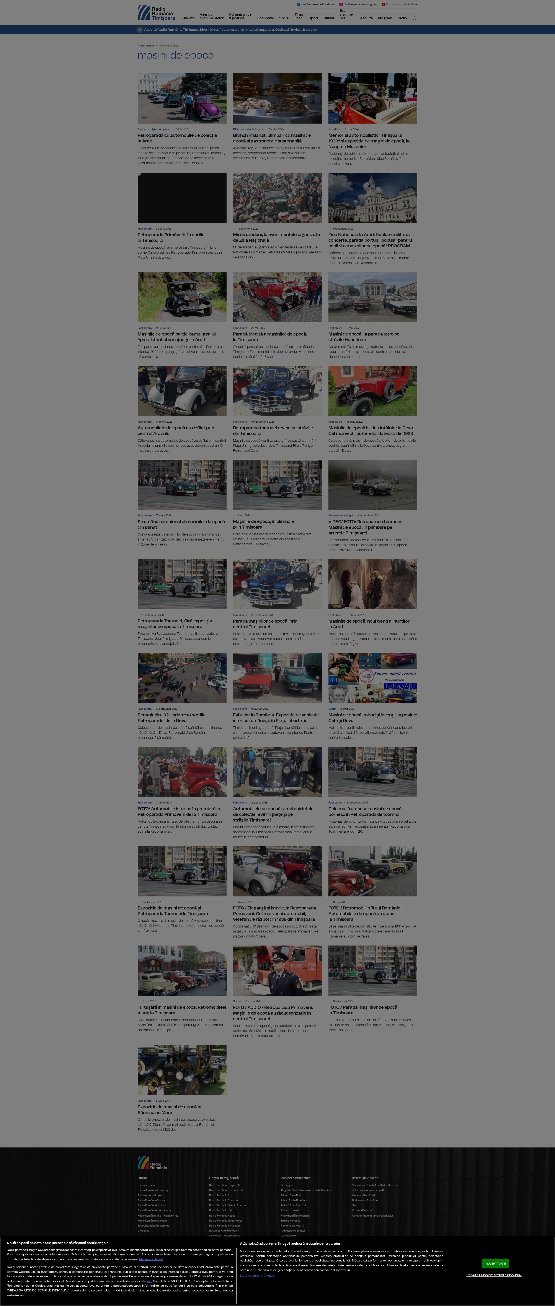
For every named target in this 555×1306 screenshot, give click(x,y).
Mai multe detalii (151, 1259)
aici (149, 1281)
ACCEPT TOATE (496, 1263)
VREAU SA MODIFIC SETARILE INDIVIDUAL (494, 1275)
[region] (277, 1271)
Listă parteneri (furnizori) (259, 1275)
